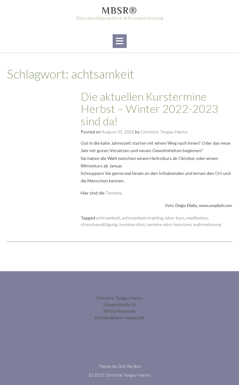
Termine (113, 192)
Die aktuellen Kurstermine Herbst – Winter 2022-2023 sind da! (149, 108)
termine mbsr (132, 224)
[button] (120, 41)
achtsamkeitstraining (142, 217)
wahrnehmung (207, 224)
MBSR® (119, 10)
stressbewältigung (99, 224)
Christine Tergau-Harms (164, 131)
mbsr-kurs (175, 217)
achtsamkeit (108, 217)
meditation (197, 217)
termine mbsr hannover (169, 224)
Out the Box (129, 366)
